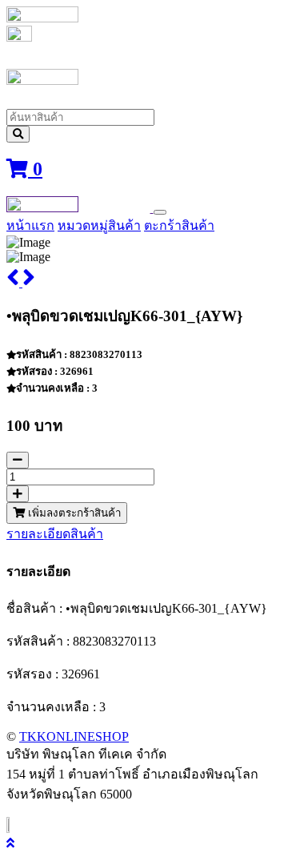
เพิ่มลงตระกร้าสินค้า (73, 513)
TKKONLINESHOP (74, 736)
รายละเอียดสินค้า (54, 534)
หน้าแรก (30, 225)
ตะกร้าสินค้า (179, 225)
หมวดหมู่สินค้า (99, 225)
